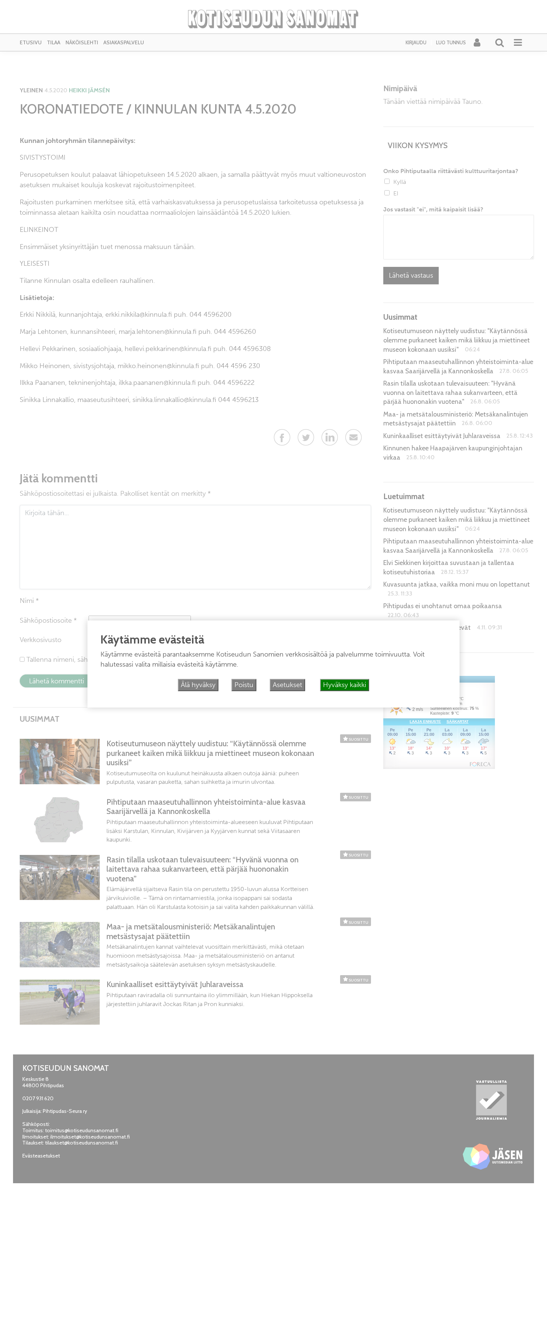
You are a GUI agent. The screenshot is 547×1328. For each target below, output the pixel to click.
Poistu (243, 685)
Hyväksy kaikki (344, 685)
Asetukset (287, 685)
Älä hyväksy (198, 685)
